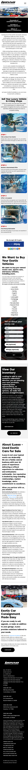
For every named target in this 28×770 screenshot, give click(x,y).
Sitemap (5, 685)
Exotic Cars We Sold (8, 676)
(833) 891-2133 (7, 696)
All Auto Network (13, 762)
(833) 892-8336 (7, 713)
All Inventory (7, 674)
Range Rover (14, 315)
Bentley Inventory (8, 747)
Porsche (14, 311)
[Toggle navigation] (25, 3)
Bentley (14, 291)
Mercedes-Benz (14, 303)
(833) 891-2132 (7, 688)
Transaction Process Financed (11, 680)
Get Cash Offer (14, 15)
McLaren (14, 309)
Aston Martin (14, 289)
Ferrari (15, 295)
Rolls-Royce (14, 313)
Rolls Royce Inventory (9, 751)
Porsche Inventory (8, 749)
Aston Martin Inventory (10, 753)
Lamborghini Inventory (9, 743)
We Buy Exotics (7, 672)
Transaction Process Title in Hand (12, 678)
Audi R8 (15, 301)
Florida (14, 495)
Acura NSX (15, 287)
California (9, 495)
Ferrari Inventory (8, 741)
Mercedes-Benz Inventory (10, 755)
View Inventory (8, 426)
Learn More (8, 650)
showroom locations (14, 635)
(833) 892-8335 (7, 705)
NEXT (14, 355)
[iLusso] (8, 2)
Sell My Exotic (7, 670)
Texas (10, 497)
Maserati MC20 (14, 305)
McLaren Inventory (8, 745)
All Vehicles (14, 433)
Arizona (14, 497)
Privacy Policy (14, 760)
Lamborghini (14, 297)
